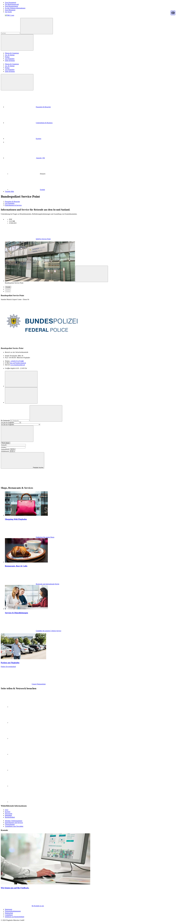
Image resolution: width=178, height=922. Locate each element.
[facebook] (24, 754)
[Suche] (36, 26)
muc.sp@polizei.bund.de (18, 363)
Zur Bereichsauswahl (12, 4)
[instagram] (24, 722)
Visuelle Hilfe (9, 191)
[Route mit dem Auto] (21, 379)
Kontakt (8, 287)
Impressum (8, 909)
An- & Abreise (10, 55)
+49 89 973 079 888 (17, 361)
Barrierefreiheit (10, 817)
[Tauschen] (17, 434)
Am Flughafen (9, 59)
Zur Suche (8, 12)
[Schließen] (17, 82)
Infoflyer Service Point (43, 239)
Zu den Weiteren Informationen (15, 8)
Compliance (9, 915)
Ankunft (3, 445)
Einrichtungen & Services (13, 205)
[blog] (24, 802)
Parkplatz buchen (38, 467)
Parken (7, 57)
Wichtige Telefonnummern (13, 821)
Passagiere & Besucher (43, 107)
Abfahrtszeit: (5, 451)
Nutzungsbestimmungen (13, 911)
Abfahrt (3, 447)
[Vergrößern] (91, 274)
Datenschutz (9, 913)
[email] (24, 786)
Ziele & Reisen (10, 60)
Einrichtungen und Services (14, 822)
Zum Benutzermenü (11, 6)
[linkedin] (24, 707)
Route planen (5, 443)
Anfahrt (8, 289)
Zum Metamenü (10, 10)
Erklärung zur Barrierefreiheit (14, 917)
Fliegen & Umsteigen (12, 53)
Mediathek (8, 815)
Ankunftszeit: (5, 449)
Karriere (38, 138)
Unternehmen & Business (44, 123)
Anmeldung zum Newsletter (14, 826)
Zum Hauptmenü (10, 2)
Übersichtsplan (10, 824)
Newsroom (8, 813)
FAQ (6, 810)
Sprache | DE (40, 158)
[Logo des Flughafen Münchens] (9, 15)
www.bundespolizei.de (17, 365)
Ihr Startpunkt (5, 420)
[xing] (24, 770)
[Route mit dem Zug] (21, 395)
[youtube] (24, 738)
